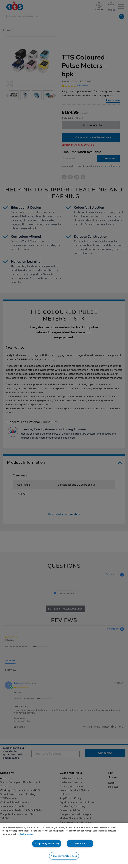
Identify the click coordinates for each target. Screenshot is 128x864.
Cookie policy (26, 834)
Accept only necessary (47, 843)
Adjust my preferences (64, 855)
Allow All (80, 843)
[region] (64, 843)
